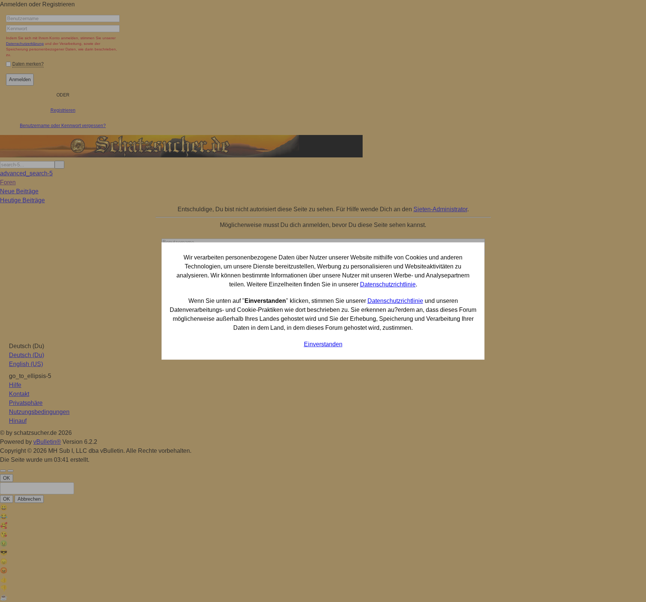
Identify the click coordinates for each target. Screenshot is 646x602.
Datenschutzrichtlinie (388, 284)
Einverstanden (323, 344)
